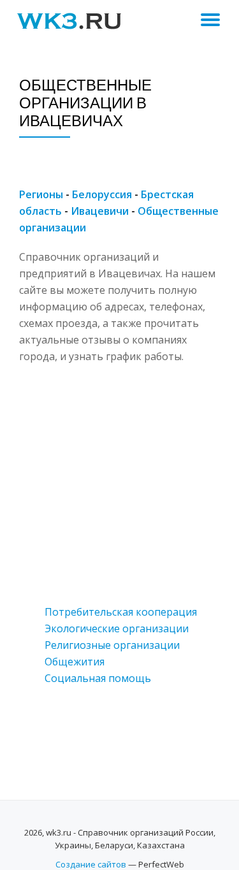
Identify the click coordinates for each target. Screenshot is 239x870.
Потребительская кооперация (121, 612)
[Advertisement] (119, 484)
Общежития (75, 662)
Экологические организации (117, 628)
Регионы (41, 194)
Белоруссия (102, 194)
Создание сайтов (90, 864)
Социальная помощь (98, 678)
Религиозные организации (112, 645)
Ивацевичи (100, 211)
